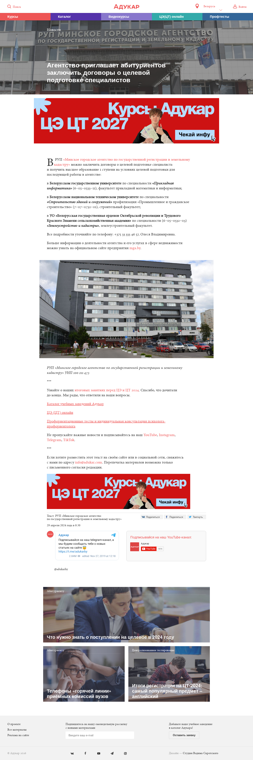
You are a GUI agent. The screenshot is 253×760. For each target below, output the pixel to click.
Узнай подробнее (126, 410)
